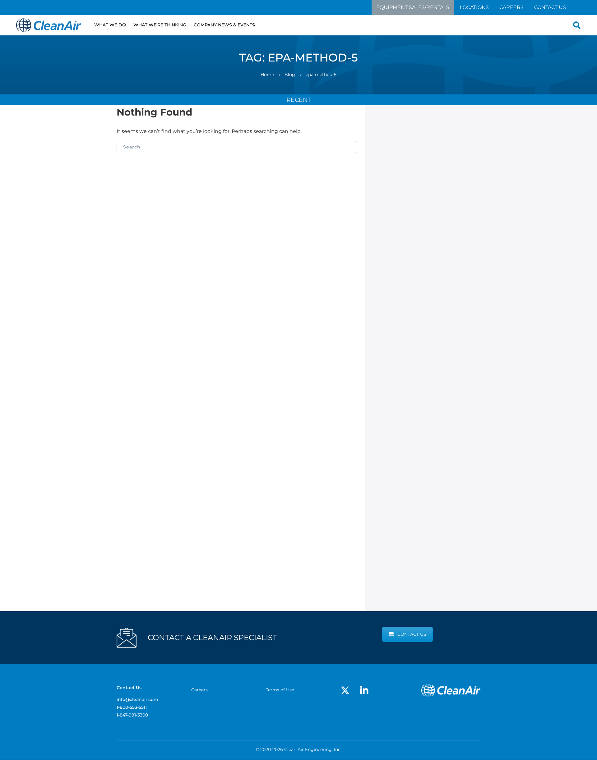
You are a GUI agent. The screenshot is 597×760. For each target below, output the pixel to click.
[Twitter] (345, 690)
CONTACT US (411, 634)
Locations (474, 7)
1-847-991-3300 (132, 715)
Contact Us (550, 7)
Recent (298, 99)
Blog (290, 74)
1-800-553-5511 (132, 707)
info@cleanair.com (137, 699)
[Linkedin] (364, 690)
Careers (511, 7)
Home (267, 74)
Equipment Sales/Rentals (412, 7)
